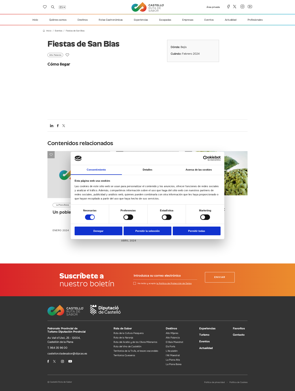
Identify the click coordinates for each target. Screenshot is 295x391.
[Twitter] (235, 6)
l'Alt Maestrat (173, 355)
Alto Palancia (173, 337)
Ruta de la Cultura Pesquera (129, 333)
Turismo (204, 335)
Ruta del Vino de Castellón (127, 346)
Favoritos (239, 328)
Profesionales (255, 20)
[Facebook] (228, 6)
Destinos (83, 20)
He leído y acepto (165, 283)
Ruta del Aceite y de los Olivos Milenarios (135, 342)
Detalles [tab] (147, 169)
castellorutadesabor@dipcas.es (67, 353)
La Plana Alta (173, 359)
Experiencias (141, 20)
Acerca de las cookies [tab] (199, 169)
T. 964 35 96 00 (57, 348)
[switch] (128, 217)
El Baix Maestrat (174, 342)
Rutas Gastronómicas (111, 20)
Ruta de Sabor (123, 328)
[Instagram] (242, 6)
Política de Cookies (238, 382)
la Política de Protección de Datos (174, 283)
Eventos (209, 20)
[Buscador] (53, 7)
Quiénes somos (58, 20)
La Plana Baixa (173, 364)
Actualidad (230, 20)
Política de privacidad (214, 382)
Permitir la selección (147, 230)
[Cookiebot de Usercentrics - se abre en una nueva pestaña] (206, 158)
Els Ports (170, 346)
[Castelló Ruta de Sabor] (147, 7)
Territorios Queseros (124, 355)
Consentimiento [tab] (96, 169)
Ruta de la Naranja (123, 337)
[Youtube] (250, 6)
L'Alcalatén (172, 350)
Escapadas (165, 20)
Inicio (35, 20)
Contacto (239, 335)
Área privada (213, 7)
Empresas (187, 20)
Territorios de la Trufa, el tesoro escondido (136, 350)
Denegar (98, 230)
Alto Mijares (172, 333)
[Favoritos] (45, 7)
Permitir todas (196, 230)
